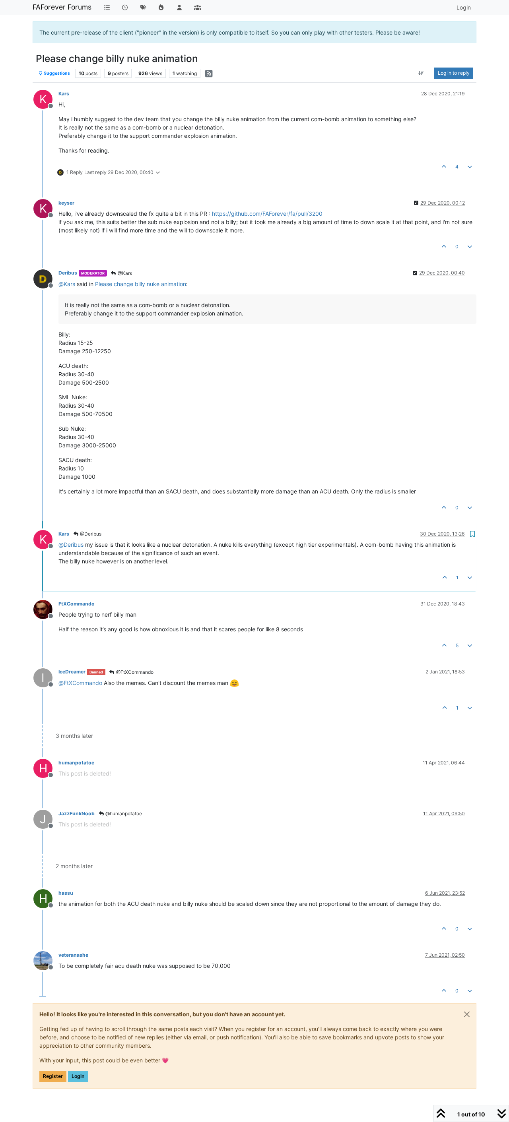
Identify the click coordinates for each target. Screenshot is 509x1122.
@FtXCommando (134, 672)
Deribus (67, 273)
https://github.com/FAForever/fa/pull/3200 (267, 213)
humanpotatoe (76, 763)
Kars (63, 94)
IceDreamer (71, 672)
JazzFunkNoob (76, 813)
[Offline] (45, 278)
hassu (65, 893)
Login (78, 1076)
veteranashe (73, 955)
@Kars (124, 273)
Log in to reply (454, 73)
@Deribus (90, 534)
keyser (66, 203)
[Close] (467, 1014)
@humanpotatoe (123, 813)
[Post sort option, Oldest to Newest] (421, 73)
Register (53, 1076)
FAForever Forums (62, 7)
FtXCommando (76, 604)
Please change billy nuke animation (140, 283)
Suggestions (56, 73)
